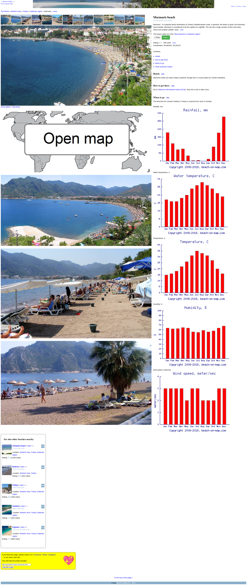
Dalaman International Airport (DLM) (172, 90)
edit (182, 30)
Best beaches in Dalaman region (187, 34)
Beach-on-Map (7, 1)
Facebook (37, 555)
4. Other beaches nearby (162, 67)
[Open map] (76, 172)
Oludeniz (16, 506)
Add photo (16, 107)
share (55, 11)
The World (5, 11)
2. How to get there (160, 60)
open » (30, 446)
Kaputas (15, 527)
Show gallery (6, 107)
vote (174, 43)
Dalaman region (36, 11)
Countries (238, 6)
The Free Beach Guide (7, 4)
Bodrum (15, 467)
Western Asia (16, 11)
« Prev (157, 37)
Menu (244, 6)
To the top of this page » (123, 578)
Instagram (52, 555)
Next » (165, 37)
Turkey (25, 11)
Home (232, 6)
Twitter (44, 555)
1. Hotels (156, 56)
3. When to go (158, 63)
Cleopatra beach (19, 446)
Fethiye (15, 485)
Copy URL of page (8, 567)
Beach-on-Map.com (123, 583)
